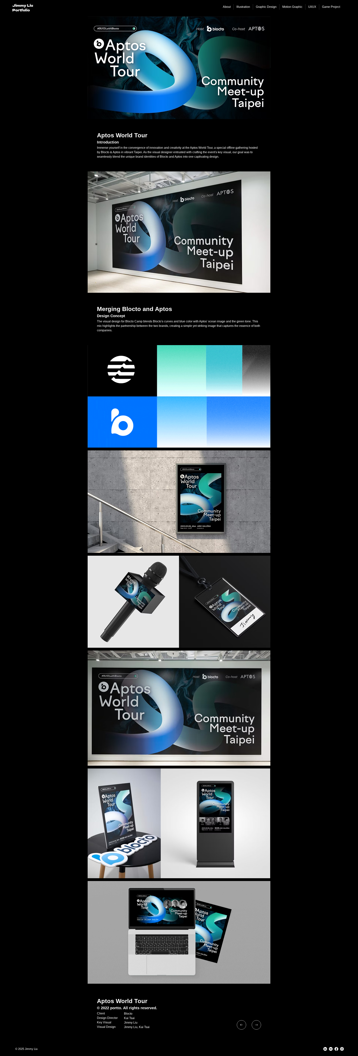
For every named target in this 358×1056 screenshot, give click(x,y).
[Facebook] (336, 1049)
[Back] (241, 1025)
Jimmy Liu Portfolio (22, 7)
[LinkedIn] (325, 1049)
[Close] (256, 1025)
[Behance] (331, 1049)
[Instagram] (342, 1049)
